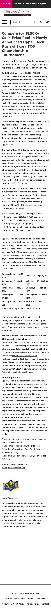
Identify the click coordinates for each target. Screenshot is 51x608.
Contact (45, 604)
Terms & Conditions (36, 598)
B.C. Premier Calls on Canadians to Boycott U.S (27, 4)
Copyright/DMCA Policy (13, 604)
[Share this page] (47, 22)
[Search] (35, 22)
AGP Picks (6, 4)
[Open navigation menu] (4, 22)
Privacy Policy (32, 604)
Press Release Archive (29, 593)
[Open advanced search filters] (41, 22)
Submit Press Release (16, 598)
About (14, 593)
